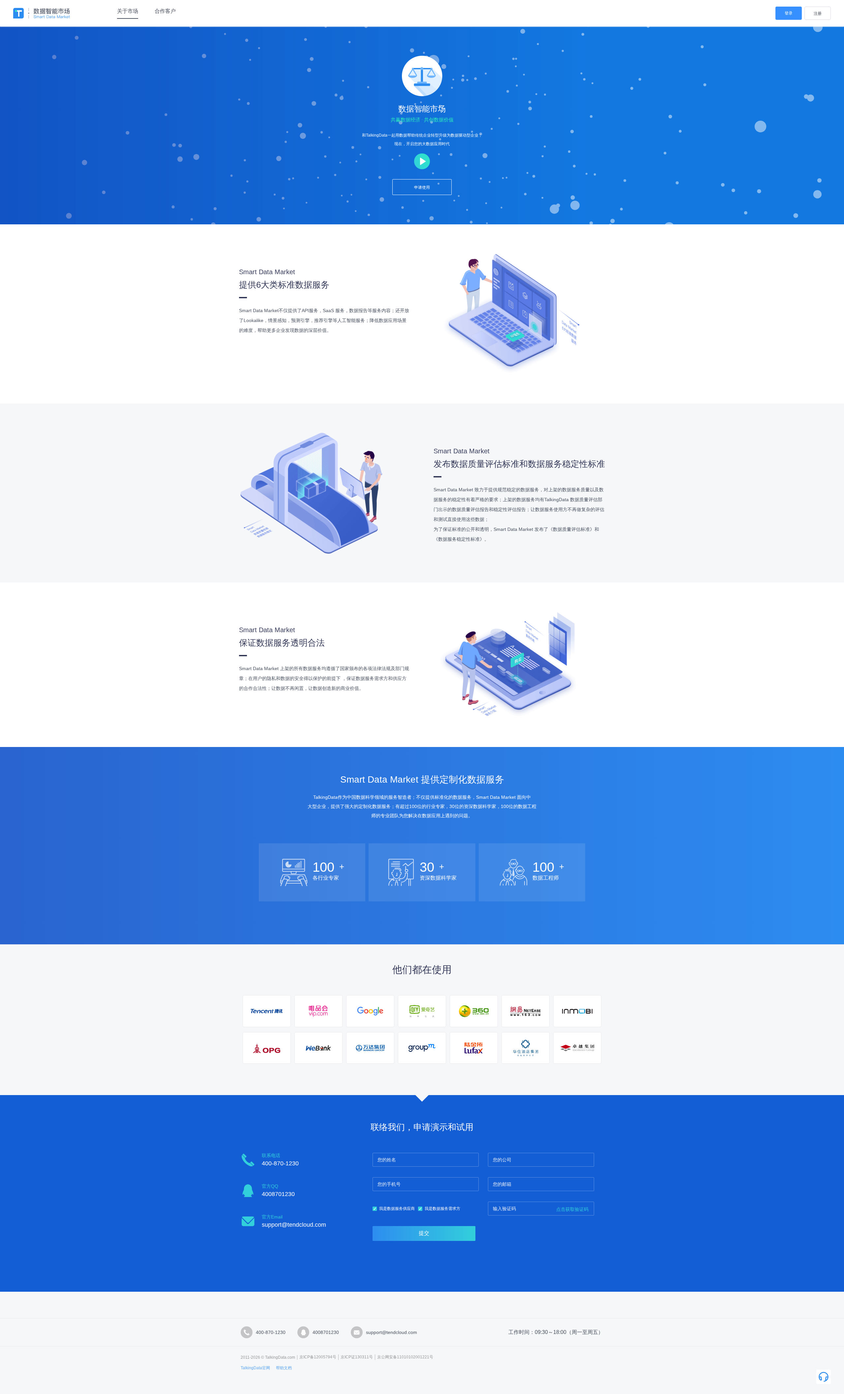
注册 (818, 13)
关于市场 (127, 11)
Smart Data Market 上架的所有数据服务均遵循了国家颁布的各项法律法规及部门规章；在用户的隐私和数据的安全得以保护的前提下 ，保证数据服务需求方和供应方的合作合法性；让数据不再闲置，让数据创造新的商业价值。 (324, 678)
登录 (789, 13)
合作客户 (165, 11)
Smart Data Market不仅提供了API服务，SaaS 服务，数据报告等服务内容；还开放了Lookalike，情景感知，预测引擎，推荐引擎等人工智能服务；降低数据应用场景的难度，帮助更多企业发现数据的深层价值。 (324, 320)
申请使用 (422, 187)
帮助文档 (284, 1368)
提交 (424, 1233)
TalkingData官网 (255, 1368)
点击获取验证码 (572, 1209)
